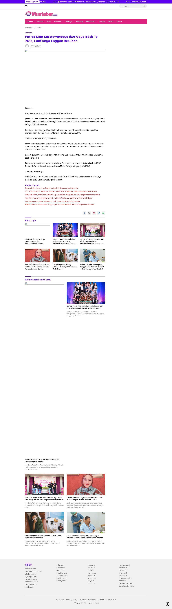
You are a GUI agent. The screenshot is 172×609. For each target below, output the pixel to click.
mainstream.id (124, 565)
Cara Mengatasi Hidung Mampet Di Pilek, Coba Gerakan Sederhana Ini (52, 201)
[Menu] (26, 6)
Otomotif (57, 22)
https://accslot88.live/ (117, 57)
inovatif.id (91, 568)
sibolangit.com (30, 574)
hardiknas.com (62, 578)
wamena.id (92, 573)
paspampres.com (125, 583)
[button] (144, 6)
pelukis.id (60, 565)
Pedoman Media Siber (107, 600)
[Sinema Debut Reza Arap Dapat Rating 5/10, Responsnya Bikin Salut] (37, 230)
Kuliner (119, 22)
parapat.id (91, 575)
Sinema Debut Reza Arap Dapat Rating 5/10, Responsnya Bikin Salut (51, 188)
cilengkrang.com (31, 584)
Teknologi (79, 22)
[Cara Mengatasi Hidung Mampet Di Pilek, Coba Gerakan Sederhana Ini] (65, 255)
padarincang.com (31, 582)
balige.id (91, 581)
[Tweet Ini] (89, 213)
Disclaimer (92, 600)
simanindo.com (31, 579)
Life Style (101, 22)
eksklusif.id (123, 575)
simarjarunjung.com (126, 586)
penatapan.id (92, 578)
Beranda (30, 22)
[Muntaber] (41, 14)
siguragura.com (31, 576)
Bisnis (49, 22)
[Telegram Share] (98, 213)
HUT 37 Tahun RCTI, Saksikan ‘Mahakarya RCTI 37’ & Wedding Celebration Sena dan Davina (61, 191)
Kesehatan (90, 22)
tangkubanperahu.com (33, 571)
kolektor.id (29, 587)
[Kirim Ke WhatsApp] (103, 213)
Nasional (40, 22)
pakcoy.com (61, 581)
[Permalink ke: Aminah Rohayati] (27, 46)
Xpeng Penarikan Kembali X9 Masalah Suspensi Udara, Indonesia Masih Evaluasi (70, 2)
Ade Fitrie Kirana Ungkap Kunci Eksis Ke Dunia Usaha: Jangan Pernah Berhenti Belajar (58, 198)
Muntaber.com (93, 603)
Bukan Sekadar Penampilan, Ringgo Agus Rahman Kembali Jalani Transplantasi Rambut (59, 204)
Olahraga (68, 22)
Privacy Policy (71, 600)
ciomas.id (91, 583)
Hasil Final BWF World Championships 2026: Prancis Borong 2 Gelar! (137, 2)
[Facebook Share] (84, 213)
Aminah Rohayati (35, 45)
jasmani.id (123, 573)
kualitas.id (60, 570)
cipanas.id (91, 565)
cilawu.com (123, 570)
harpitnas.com (62, 573)
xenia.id (90, 570)
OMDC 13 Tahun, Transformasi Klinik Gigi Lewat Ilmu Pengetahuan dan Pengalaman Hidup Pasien (62, 195)
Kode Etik (60, 600)
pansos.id (122, 581)
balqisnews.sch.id (125, 578)
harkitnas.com (30, 569)
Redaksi (83, 600)
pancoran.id (61, 568)
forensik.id (123, 568)
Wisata (110, 22)
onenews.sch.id (62, 575)
